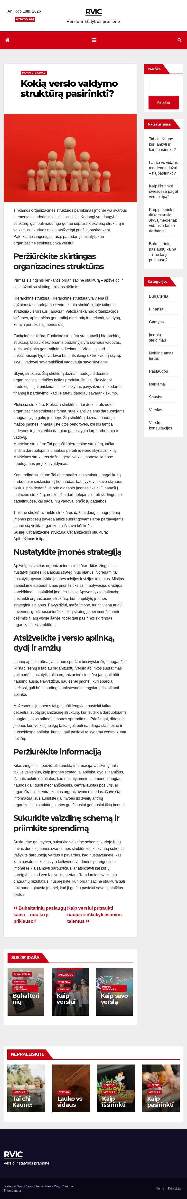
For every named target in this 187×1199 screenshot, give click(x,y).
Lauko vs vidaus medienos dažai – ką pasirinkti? (163, 167)
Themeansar (12, 1190)
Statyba (155, 397)
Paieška (154, 69)
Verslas (64, 989)
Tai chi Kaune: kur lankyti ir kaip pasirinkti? (162, 144)
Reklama (64, 982)
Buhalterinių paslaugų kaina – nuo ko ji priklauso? (39, 915)
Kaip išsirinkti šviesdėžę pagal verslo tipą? (163, 191)
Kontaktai (174, 1188)
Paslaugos (65, 974)
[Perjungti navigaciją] (94, 40)
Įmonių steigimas (33, 72)
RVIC (93, 11)
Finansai (19, 981)
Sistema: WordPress (19, 1186)
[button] (179, 40)
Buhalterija (22, 974)
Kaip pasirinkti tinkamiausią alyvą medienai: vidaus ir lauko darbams (163, 220)
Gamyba (156, 322)
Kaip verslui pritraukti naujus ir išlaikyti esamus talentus (94, 915)
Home (160, 1188)
